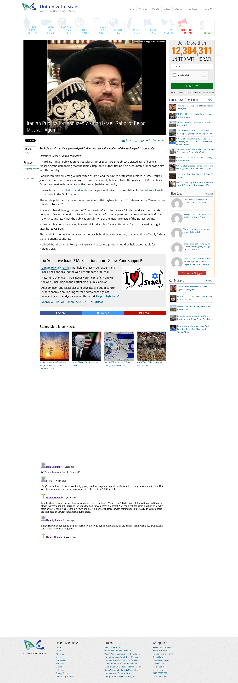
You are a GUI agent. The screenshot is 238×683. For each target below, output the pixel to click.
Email (128, 140)
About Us (143, 8)
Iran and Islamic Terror (163, 653)
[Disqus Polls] (103, 417)
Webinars (179, 8)
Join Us (59, 657)
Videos (167, 8)
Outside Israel (159, 663)
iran (25, 174)
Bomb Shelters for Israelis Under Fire (121, 670)
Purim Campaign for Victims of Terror (121, 657)
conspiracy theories (31, 169)
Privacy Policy (62, 673)
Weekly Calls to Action (114, 647)
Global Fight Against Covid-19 (117, 650)
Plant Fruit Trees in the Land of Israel (120, 663)
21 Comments (157, 140)
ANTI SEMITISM (160, 673)
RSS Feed (60, 670)
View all (211, 99)
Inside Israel (158, 666)
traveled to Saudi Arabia (74, 190)
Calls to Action (159, 676)
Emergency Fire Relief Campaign (119, 676)
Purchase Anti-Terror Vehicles (117, 673)
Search (207, 8)
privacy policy (208, 92)
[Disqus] (103, 501)
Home (131, 8)
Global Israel (158, 657)
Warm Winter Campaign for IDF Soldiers (122, 653)
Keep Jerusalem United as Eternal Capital (122, 666)
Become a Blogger (192, 273)
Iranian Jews (28, 179)
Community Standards (66, 676)
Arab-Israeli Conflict (162, 647)
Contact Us (193, 8)
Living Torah (158, 670)
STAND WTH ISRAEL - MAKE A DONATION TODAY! (72, 302)
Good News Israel (161, 660)
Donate (155, 8)
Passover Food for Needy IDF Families (121, 660)
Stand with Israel (160, 650)
